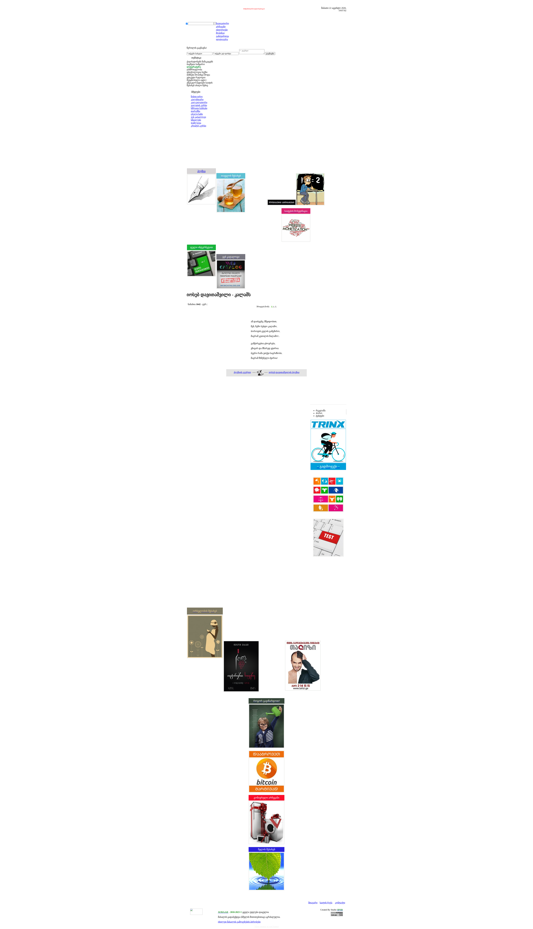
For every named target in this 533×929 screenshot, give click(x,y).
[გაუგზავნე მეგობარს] (190, 301)
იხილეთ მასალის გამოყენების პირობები (239, 922)
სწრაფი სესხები (199, 108)
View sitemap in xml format (266, 926)
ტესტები (320, 416)
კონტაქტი (340, 902)
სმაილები (196, 120)
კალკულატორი (199, 102)
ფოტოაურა (222, 39)
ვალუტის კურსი (199, 105)
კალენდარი (197, 99)
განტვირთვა (222, 36)
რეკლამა (320, 410)
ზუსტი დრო (197, 96)
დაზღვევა (196, 123)
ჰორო (319, 413)
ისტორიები (222, 30)
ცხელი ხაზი (197, 114)
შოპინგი (220, 33)
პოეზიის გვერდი (242, 372)
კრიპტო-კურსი (198, 126)
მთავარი (312, 902)
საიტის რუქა (326, 902)
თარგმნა (195, 111)
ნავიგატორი (222, 23)
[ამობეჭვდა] (188, 301)
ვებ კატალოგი (198, 117)
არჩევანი (221, 26)
